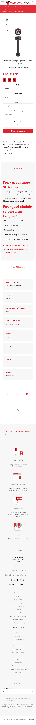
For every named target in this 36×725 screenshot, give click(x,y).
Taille (18, 85)
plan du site (30, 719)
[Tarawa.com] (18, 2)
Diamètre (18, 93)
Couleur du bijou (18, 111)
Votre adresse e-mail (7, 688)
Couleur (18, 102)
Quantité (18, 122)
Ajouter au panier (18, 131)
